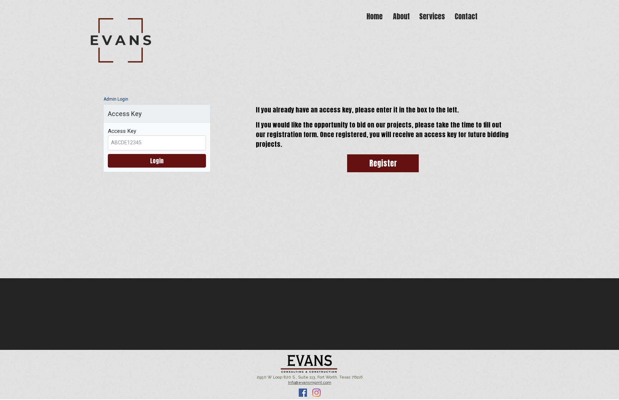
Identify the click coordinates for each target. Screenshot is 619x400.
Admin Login (116, 99)
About (401, 16)
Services (432, 16)
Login (157, 160)
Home (374, 16)
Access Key (122, 131)
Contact (466, 16)
